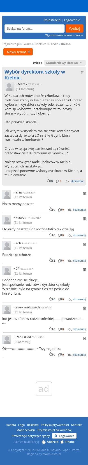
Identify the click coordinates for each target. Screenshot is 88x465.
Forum (27, 44)
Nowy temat (16, 52)
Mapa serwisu (25, 430)
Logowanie (72, 20)
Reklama (33, 425)
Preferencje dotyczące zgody (31, 436)
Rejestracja (52, 20)
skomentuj (77, 181)
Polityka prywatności (55, 425)
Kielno (66, 44)
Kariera (11, 425)
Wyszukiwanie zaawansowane (64, 35)
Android (52, 442)
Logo (21, 425)
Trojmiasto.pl (11, 44)
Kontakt (76, 425)
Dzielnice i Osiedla (46, 44)
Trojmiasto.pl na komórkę (54, 430)
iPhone (69, 442)
